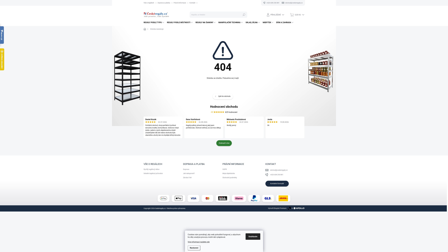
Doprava (186, 169)
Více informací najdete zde (199, 242)
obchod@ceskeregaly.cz (279, 170)
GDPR (224, 169)
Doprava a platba (164, 3)
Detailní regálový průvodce (153, 173)
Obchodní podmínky (229, 177)
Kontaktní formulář (277, 183)
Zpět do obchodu (224, 96)
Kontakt (192, 3)
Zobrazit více (224, 143)
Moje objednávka (228, 173)
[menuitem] (154, 22)
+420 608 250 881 (276, 175)
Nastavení (194, 248)
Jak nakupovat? (189, 173)
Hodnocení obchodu (224, 106)
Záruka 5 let (187, 177)
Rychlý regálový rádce (151, 169)
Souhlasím (252, 236)
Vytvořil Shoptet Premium (277, 208)
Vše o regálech (149, 3)
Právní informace (180, 3)
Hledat (244, 15)
